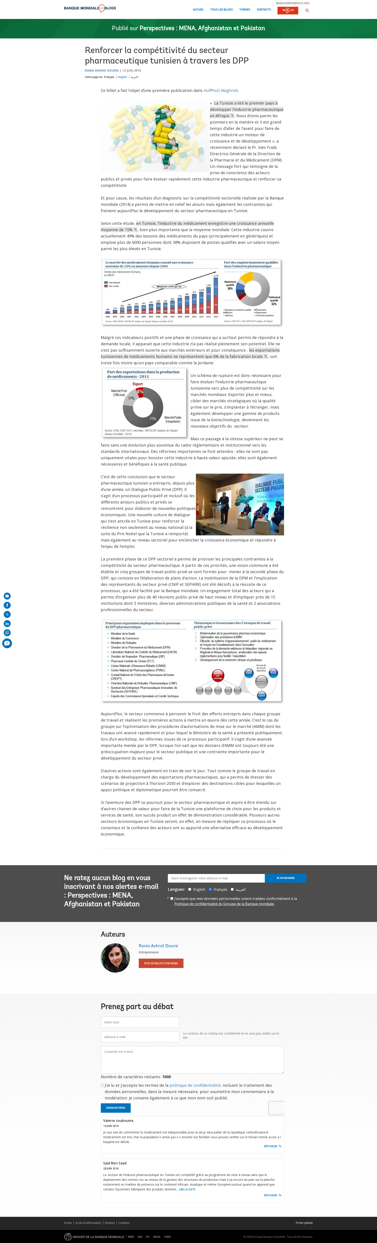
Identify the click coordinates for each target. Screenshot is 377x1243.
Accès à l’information (88, 1223)
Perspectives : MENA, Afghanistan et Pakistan (202, 29)
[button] (307, 10)
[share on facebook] (7, 605)
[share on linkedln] (7, 623)
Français (109, 77)
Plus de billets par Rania (161, 963)
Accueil (198, 9)
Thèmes (244, 9)
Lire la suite (187, 1189)
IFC (148, 1237)
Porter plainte (304, 1223)
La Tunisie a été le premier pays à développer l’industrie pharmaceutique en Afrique (246, 109)
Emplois (110, 1223)
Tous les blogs (221, 9)
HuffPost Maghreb (221, 90)
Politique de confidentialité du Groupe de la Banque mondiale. (224, 903)
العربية (134, 77)
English (122, 77)
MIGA (156, 1237)
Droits (68, 1223)
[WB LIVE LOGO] (288, 11)
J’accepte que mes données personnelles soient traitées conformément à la (235, 901)
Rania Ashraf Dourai (102, 70)
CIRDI (167, 1237)
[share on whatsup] (7, 632)
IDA (140, 1237)
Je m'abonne (285, 878)
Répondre (270, 1146)
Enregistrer (115, 1107)
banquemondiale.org (293, 3)
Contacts (264, 9)
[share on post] (7, 614)
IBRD (131, 1237)
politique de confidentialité (195, 1085)
